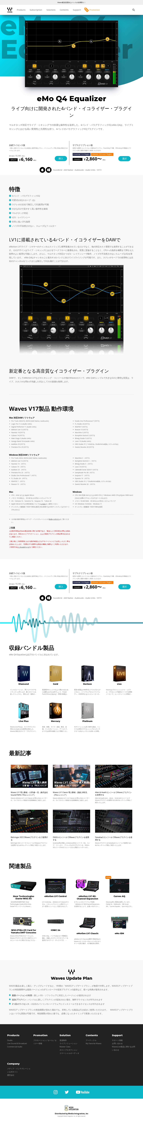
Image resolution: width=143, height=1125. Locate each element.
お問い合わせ (117, 1043)
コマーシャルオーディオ (69, 1053)
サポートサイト (54, 519)
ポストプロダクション (68, 1050)
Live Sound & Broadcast (17, 1043)
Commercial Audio (14, 1046)
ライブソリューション (68, 1043)
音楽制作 (63, 1040)
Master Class (65, 1046)
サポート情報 (117, 1040)
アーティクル (91, 1040)
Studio (10, 1040)
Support (77, 10)
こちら (43, 504)
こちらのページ (23, 547)
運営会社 (10, 1075)
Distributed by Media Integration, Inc (71, 1113)
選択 (124, 158)
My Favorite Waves (93, 1043)
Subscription (36, 10)
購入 (61, 158)
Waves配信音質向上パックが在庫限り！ (71, 2)
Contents (64, 10)
